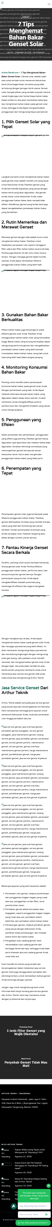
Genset (26, 17)
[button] (49, 4)
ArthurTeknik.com (10, 72)
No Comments (38, 52)
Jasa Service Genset (20, 687)
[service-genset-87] (26, 743)
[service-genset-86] (26, 782)
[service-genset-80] (26, 860)
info (11, 52)
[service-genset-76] (26, 821)
